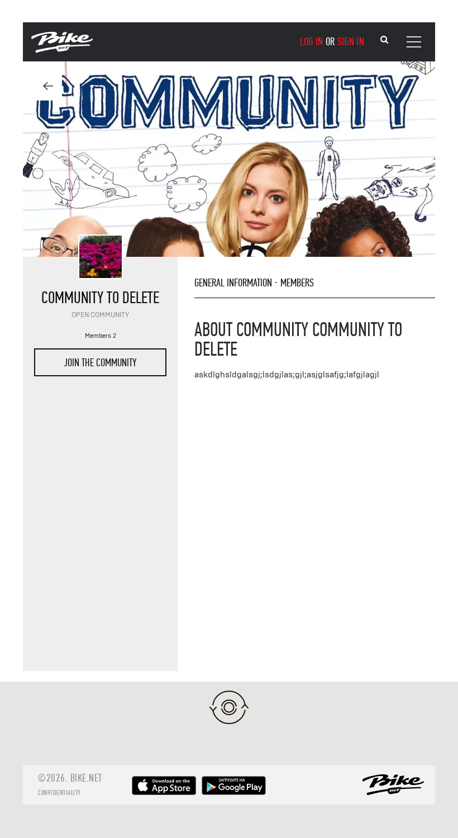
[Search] (384, 40)
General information (233, 282)
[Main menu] (414, 41)
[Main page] (62, 50)
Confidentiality (59, 792)
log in (311, 41)
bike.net (86, 778)
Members (297, 282)
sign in (350, 41)
